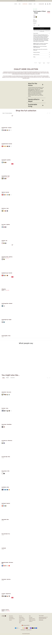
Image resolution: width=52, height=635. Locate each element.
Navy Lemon (2, 394)
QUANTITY (34, 23)
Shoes (3, 377)
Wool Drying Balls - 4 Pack (6, 335)
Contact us (30, 621)
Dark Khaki (5, 506)
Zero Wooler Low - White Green (7, 440)
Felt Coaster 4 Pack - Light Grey (7, 256)
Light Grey (34, 17)
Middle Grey (5, 410)
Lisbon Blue (4, 506)
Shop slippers (11, 617)
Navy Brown (9, 596)
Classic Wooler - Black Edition (6, 424)
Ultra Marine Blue (2, 565)
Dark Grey (5, 130)
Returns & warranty (36, 54)
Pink (2, 243)
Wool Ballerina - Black (5, 487)
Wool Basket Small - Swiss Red (7, 143)
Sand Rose (7, 596)
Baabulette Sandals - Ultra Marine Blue (7, 563)
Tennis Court (7, 394)
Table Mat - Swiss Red (5, 192)
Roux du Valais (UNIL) (9, 410)
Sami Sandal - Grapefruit (6, 503)
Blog (20, 622)
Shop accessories (12, 618)
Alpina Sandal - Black (5, 519)
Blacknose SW (7, 410)
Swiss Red (2, 146)
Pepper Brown (2, 596)
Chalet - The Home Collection (7, 113)
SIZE (34, 19)
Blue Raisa (4, 596)
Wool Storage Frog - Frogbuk (6, 319)
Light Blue (2, 162)
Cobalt (7, 489)
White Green (2, 443)
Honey (5, 146)
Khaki (36, 17)
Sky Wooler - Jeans (5, 408)
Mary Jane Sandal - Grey (6, 533)
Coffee (5, 394)
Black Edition (4, 410)
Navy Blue (4, 443)
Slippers (7, 377)
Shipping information (36, 52)
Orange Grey (4, 427)
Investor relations (22, 618)
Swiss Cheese (4, 146)
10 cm (35, 21)
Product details (35, 33)
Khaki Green (7, 130)
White (2, 473)
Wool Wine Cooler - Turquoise (6, 127)
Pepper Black (4, 394)
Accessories (13, 377)
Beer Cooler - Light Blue (6, 224)
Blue (4, 489)
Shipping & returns (32, 618)
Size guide (30, 617)
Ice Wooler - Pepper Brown (6, 593)
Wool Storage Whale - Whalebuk (7, 303)
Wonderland (9, 394)
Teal (5, 489)
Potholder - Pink (4, 240)
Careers (20, 621)
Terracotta (4, 565)
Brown (7, 146)
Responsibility (21, 617)
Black (4, 473)
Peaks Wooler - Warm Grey (6, 579)
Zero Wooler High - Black (6, 456)
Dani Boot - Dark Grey (5, 609)
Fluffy (7, 565)
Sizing (34, 56)
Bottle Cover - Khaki (5, 208)
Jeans (2, 410)
